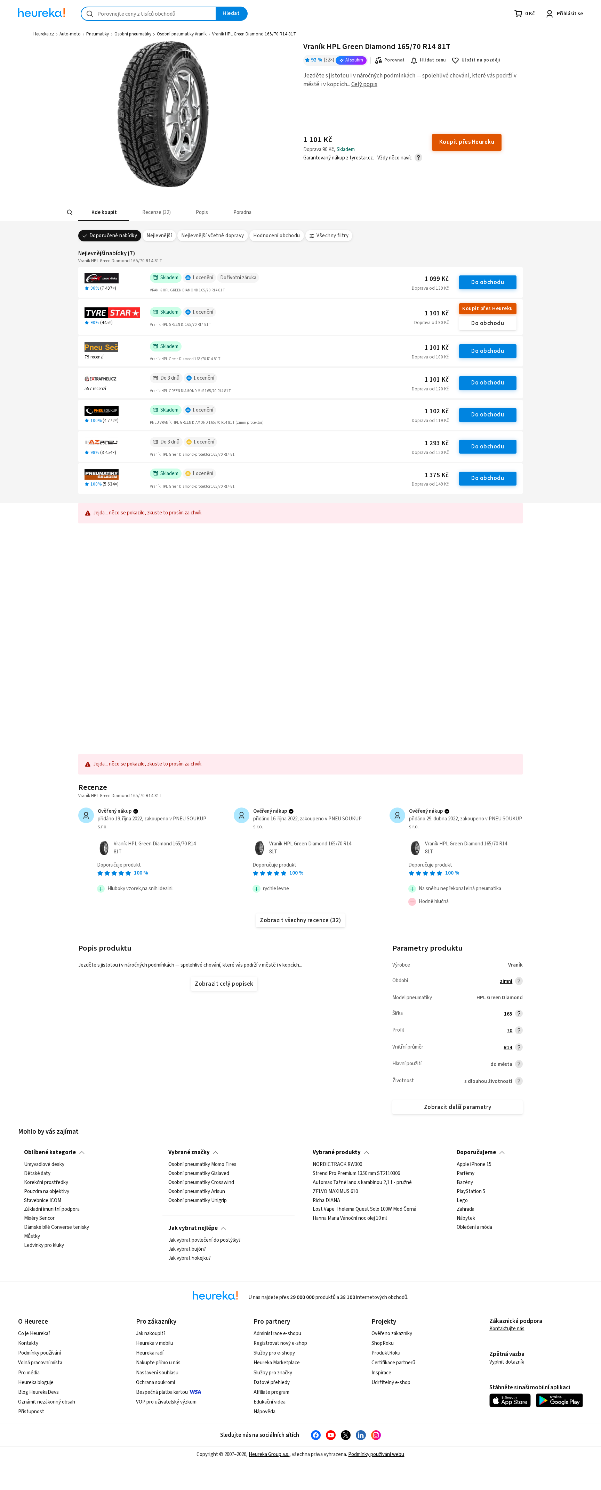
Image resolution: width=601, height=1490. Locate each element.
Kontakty (28, 1343)
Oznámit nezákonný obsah (46, 1402)
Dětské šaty (37, 1173)
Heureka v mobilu (154, 1343)
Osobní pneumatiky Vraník (182, 34)
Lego (462, 1200)
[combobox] (148, 14)
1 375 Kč (437, 475)
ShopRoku (382, 1343)
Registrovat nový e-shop (280, 1343)
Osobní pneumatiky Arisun (196, 1191)
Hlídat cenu (433, 60)
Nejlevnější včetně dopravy (212, 235)
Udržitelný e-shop (390, 1382)
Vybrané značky (189, 1152)
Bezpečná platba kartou (162, 1392)
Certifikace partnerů (393, 1362)
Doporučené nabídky (113, 235)
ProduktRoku (385, 1353)
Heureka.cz (43, 34)
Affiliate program (271, 1392)
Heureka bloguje (36, 1382)
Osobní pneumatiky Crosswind (201, 1182)
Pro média (29, 1372)
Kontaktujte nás (506, 1328)
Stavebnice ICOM (42, 1200)
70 (509, 1030)
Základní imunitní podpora (52, 1209)
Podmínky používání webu (376, 1454)
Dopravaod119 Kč (430, 420)
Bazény (465, 1182)
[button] (103, 212)
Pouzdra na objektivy (46, 1191)
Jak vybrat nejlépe (193, 1228)
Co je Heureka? (34, 1333)
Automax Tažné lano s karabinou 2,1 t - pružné (362, 1182)
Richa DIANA (326, 1200)
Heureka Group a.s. (269, 1454)
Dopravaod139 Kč (430, 288)
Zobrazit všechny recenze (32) (300, 920)
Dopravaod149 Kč (430, 484)
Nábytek (466, 1218)
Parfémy (465, 1173)
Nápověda (264, 1411)
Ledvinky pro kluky (44, 1245)
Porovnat (394, 60)
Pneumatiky (97, 34)
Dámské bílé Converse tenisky (56, 1227)
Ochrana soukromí (155, 1382)
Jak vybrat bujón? (187, 1249)
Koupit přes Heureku (487, 308)
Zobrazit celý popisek (224, 984)
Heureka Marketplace (277, 1362)
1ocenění (202, 277)
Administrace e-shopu (277, 1333)
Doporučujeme (476, 1152)
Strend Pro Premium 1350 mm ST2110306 (356, 1173)
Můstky (32, 1236)
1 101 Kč (437, 313)
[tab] (103, 212)
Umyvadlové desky (44, 1164)
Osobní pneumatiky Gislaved (198, 1173)
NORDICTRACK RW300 (337, 1164)
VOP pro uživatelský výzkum (166, 1402)
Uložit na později (481, 60)
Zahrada (465, 1209)
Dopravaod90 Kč (431, 323)
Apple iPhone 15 (474, 1164)
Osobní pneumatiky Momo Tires (202, 1164)
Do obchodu (487, 282)
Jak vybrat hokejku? (189, 1258)
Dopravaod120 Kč (430, 389)
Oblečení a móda (474, 1227)
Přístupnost (31, 1411)
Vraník (515, 965)
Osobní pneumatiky (132, 34)
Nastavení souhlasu (157, 1372)
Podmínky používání (39, 1353)
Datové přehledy (272, 1382)
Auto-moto (70, 34)
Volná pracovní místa (40, 1362)
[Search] (70, 213)
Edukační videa (270, 1402)
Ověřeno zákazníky (391, 1333)
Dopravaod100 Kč (430, 357)
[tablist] (249, 212)
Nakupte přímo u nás (158, 1362)
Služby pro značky (273, 1372)
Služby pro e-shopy (274, 1353)
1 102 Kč (437, 411)
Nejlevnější (159, 235)
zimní (506, 981)
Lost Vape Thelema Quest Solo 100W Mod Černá (364, 1209)
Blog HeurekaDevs (38, 1392)
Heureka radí (149, 1353)
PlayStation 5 (471, 1191)
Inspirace (381, 1372)
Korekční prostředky (46, 1182)
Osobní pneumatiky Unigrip (197, 1200)
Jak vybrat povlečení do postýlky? (204, 1240)
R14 (508, 1047)
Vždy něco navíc (394, 158)
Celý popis (364, 84)
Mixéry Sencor (39, 1218)
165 (508, 1014)
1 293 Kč (437, 443)
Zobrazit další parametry (457, 1107)
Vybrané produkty (337, 1152)
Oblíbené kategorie (50, 1152)
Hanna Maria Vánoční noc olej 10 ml (350, 1218)
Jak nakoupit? (151, 1333)
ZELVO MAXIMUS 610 (335, 1191)
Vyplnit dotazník (506, 1362)
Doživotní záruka (238, 277)
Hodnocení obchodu (276, 235)
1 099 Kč (437, 279)
